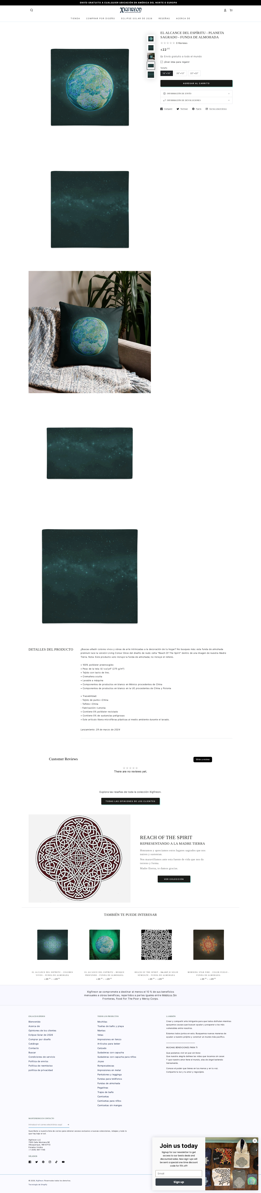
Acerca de (34, 1026)
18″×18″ (167, 73)
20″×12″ (180, 73)
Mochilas (102, 1021)
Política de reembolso (41, 1065)
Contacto (34, 1048)
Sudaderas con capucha (110, 1052)
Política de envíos (38, 1061)
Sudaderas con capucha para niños (116, 1056)
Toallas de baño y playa (110, 1026)
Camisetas (103, 1096)
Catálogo (34, 1043)
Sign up (179, 1182)
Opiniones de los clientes (42, 1030)
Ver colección (174, 879)
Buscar (32, 1052)
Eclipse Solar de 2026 (41, 1034)
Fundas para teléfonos (109, 1078)
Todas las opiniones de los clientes (130, 801)
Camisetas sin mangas (109, 1105)
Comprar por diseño (40, 1039)
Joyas (100, 1061)
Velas (100, 1034)
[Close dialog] (254, 1140)
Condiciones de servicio (42, 1056)
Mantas (101, 1030)
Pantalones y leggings (109, 1074)
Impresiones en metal (109, 1070)
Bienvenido (35, 1021)
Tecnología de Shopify (38, 1184)
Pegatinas (102, 1087)
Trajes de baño (105, 1092)
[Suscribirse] (68, 1125)
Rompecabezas (105, 1065)
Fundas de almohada (108, 1083)
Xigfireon (39, 1181)
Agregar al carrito (196, 83)
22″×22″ (194, 73)
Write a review (203, 759)
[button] (32, 10)
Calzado (102, 1048)
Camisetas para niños (109, 1100)
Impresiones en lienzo (109, 1039)
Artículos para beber (108, 1043)
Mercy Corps (150, 998)
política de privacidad (41, 1070)
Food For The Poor (127, 998)
